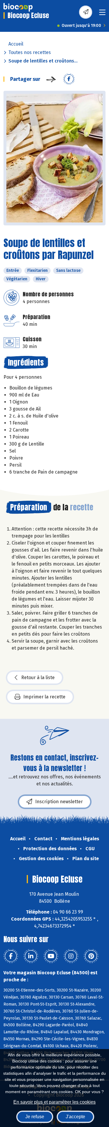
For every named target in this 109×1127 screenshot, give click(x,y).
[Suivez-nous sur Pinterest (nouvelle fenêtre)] (91, 956)
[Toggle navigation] (102, 14)
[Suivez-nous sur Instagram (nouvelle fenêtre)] (71, 956)
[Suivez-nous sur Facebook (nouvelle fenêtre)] (10, 956)
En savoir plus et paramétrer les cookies (54, 1102)
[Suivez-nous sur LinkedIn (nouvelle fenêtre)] (31, 956)
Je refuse (34, 1116)
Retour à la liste (38, 677)
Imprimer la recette (44, 697)
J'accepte (75, 1116)
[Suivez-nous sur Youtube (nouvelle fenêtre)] (51, 956)
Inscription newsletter (59, 801)
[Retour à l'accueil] (18, 7)
